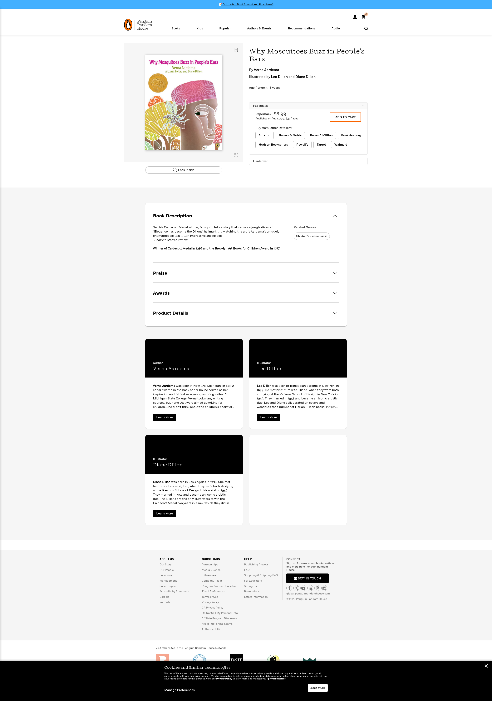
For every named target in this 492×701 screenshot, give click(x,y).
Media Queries (211, 570)
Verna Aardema (266, 70)
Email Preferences (213, 591)
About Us (167, 559)
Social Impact (168, 586)
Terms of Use (210, 597)
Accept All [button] (317, 688)
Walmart (340, 145)
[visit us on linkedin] (310, 588)
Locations (166, 575)
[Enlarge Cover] (236, 155)
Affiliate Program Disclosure (219, 618)
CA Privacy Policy (212, 607)
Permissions (252, 591)
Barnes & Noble (290, 135)
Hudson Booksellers (273, 145)
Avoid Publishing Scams (217, 624)
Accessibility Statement (174, 591)
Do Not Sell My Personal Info (220, 613)
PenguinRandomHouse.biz (219, 586)
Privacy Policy (210, 602)
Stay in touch (309, 578)
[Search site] (366, 28)
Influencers (209, 575)
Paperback (308, 106)
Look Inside (185, 170)
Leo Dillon (279, 77)
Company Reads (212, 581)
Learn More (166, 418)
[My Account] (355, 15)
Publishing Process (256, 564)
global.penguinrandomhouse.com (308, 593)
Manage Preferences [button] (179, 690)
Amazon (264, 135)
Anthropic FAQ (211, 629)
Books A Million (321, 135)
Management (168, 581)
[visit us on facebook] (289, 588)
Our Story (165, 564)
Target (321, 145)
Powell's (302, 145)
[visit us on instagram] (324, 588)
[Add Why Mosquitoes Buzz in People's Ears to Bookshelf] (236, 50)
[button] (175, 28)
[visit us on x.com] (296, 588)
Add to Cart (345, 117)
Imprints (165, 602)
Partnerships (210, 564)
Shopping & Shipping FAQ (261, 575)
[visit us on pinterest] (317, 588)
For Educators (253, 581)
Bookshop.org (351, 135)
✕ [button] (486, 666)
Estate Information (256, 597)
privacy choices (277, 678)
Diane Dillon (305, 77)
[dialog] (246, 681)
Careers (164, 597)
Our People (167, 570)
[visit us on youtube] (303, 588)
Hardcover (308, 161)
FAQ (247, 570)
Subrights (250, 586)
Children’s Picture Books (311, 236)
